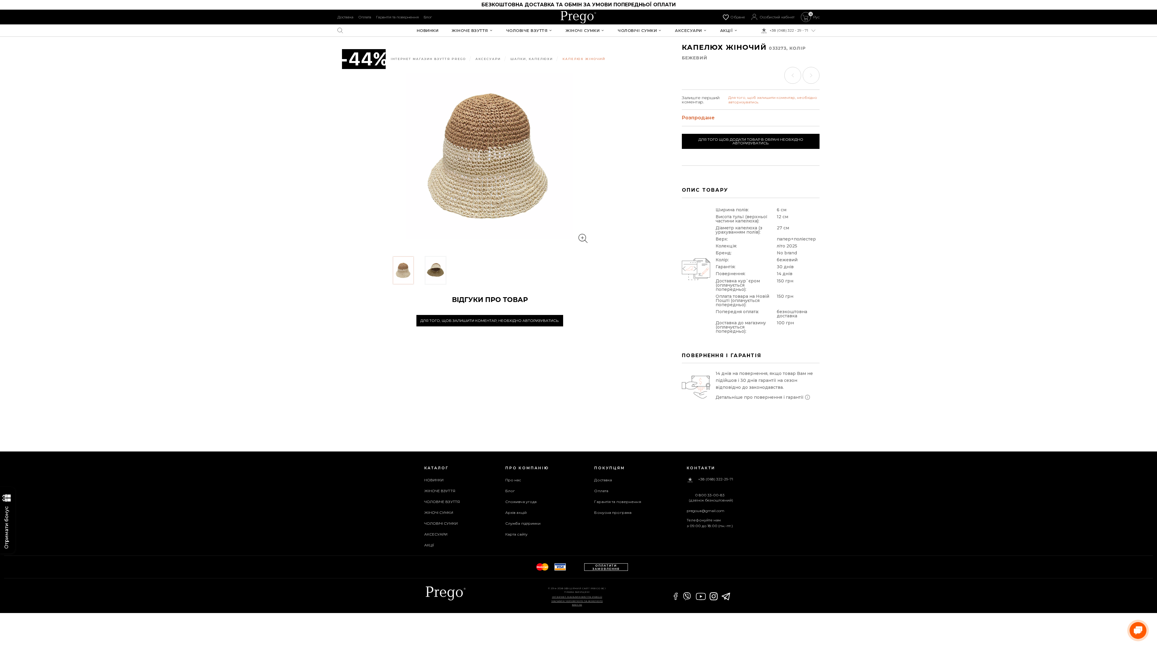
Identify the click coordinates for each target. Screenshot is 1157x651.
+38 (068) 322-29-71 (715, 479)
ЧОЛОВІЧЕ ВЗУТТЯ (527, 31)
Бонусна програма (613, 512)
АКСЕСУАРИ (688, 31)
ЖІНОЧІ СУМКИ (583, 31)
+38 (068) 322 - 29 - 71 (789, 30)
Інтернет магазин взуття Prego (577, 596)
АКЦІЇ (726, 31)
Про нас (513, 480)
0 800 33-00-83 (710, 495)
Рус (816, 17)
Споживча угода (521, 501)
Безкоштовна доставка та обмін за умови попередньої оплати (578, 5)
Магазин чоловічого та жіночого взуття (577, 602)
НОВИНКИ (428, 31)
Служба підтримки (523, 523)
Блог (428, 17)
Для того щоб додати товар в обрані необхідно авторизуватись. (750, 141)
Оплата (364, 17)
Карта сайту (516, 534)
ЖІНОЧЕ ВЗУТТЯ (470, 31)
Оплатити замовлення (606, 567)
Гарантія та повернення (397, 17)
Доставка (345, 17)
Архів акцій (516, 512)
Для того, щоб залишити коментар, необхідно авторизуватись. (489, 320)
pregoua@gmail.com (705, 510)
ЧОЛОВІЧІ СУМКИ (637, 31)
